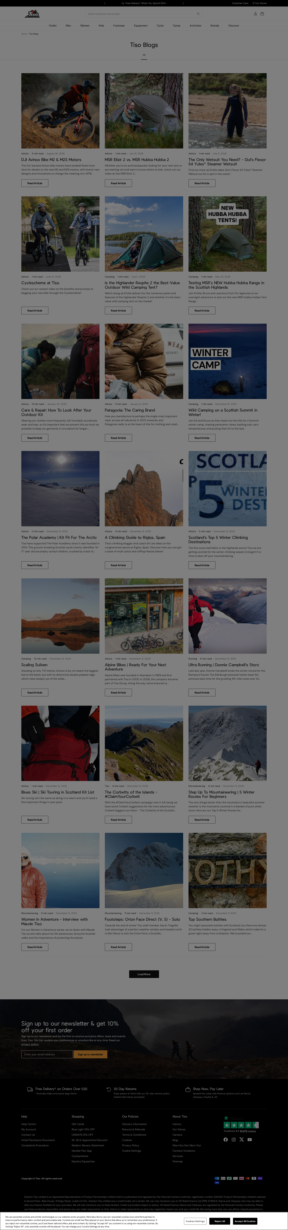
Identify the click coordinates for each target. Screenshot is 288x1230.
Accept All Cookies (245, 1221)
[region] (144, 1221)
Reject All (220, 1221)
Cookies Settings (195, 1221)
